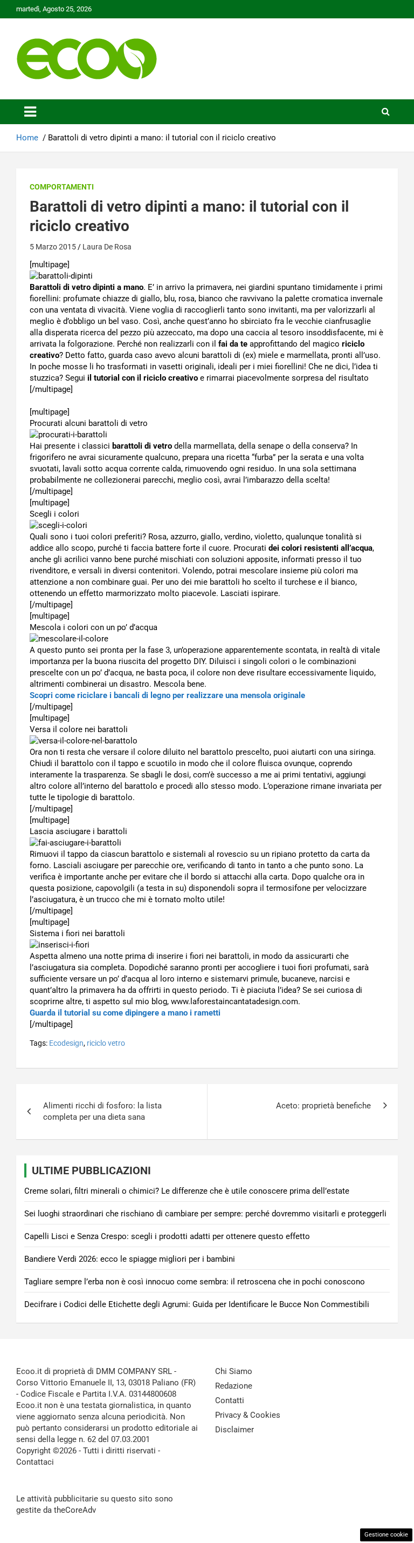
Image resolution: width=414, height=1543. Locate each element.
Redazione (233, 1386)
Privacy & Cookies (247, 1415)
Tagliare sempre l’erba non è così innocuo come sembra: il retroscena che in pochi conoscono (194, 1282)
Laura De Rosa (107, 246)
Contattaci (35, 1462)
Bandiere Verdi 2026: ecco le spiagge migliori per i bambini (129, 1259)
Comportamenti (62, 186)
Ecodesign (66, 1043)
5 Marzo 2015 (53, 246)
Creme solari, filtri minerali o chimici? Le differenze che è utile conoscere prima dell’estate (186, 1191)
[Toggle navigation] (30, 111)
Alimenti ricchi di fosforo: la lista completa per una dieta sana (102, 1111)
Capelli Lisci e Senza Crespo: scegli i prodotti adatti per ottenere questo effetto (167, 1236)
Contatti (229, 1400)
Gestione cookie (386, 1534)
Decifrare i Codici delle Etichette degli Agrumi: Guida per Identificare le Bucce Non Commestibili (196, 1304)
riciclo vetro (106, 1043)
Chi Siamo (233, 1371)
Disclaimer (234, 1429)
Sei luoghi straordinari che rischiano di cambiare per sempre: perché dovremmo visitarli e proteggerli (205, 1214)
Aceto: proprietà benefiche (323, 1106)
